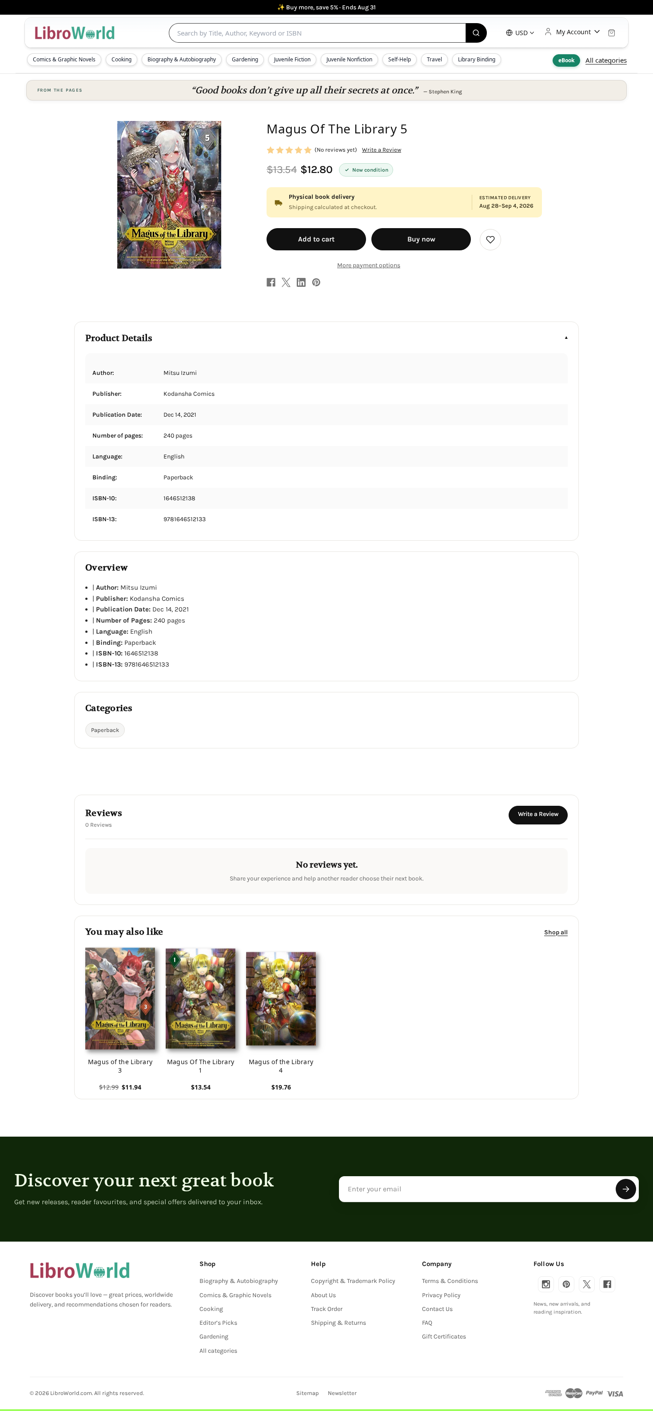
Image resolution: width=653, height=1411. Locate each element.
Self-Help (399, 59)
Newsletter (342, 1393)
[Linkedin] (301, 282)
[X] (286, 282)
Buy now (421, 239)
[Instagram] (546, 1284)
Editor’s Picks (218, 1323)
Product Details (118, 338)
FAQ (427, 1323)
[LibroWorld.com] (80, 1270)
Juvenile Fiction (292, 59)
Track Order (326, 1309)
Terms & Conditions (450, 1281)
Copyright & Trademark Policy (353, 1281)
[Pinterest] (316, 282)
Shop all (556, 932)
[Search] (476, 33)
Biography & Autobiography (181, 59)
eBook (566, 60)
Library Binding (476, 59)
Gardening (245, 59)
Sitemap (307, 1393)
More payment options (368, 265)
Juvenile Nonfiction (349, 59)
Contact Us (437, 1309)
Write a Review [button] (381, 149)
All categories (606, 60)
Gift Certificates (444, 1336)
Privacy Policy (441, 1295)
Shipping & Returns (338, 1323)
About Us (323, 1295)
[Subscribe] (626, 1189)
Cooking (121, 59)
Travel (434, 59)
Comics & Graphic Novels (64, 59)
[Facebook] (271, 282)
